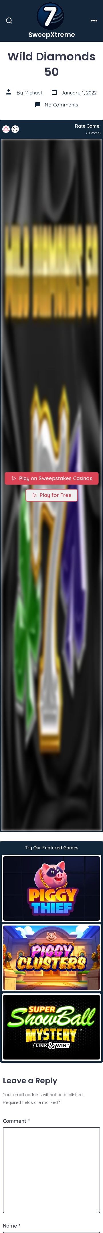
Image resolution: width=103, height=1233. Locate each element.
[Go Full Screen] (15, 129)
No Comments (61, 104)
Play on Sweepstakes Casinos (56, 478)
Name (11, 1225)
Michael (33, 92)
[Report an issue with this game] (6, 129)
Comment (16, 1121)
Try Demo (51, 888)
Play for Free (56, 495)
